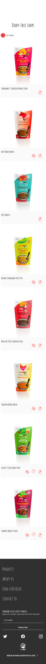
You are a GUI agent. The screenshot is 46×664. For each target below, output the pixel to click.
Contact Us (9, 599)
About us (8, 579)
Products (8, 569)
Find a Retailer (11, 589)
